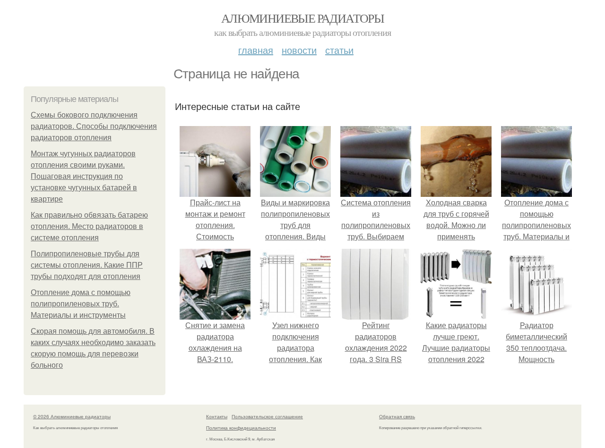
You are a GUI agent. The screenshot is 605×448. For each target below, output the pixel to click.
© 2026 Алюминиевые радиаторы (72, 416)
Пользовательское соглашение (267, 416)
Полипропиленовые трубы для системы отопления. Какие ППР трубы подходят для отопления (87, 265)
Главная (255, 50)
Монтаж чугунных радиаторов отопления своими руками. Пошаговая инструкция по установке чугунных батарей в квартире (84, 176)
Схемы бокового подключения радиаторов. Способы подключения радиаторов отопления (94, 126)
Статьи (339, 50)
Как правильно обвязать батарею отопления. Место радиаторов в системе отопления (89, 226)
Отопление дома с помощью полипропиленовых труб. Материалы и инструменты (80, 303)
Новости (299, 50)
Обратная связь (397, 416)
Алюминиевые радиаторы (302, 18)
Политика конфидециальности (241, 427)
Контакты (216, 416)
